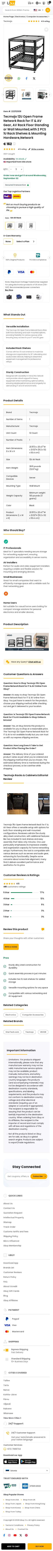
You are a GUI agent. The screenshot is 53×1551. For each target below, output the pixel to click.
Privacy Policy (33, 1525)
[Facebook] (5, 1535)
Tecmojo (7, 21)
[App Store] (11, 1462)
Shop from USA (12, 1499)
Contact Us (9, 1208)
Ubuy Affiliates (10, 1300)
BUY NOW (40, 1546)
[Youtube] (17, 1535)
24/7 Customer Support (23, 1432)
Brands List (8, 1267)
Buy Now (9, 290)
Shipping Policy (10, 1236)
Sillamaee (8, 1413)
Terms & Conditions (14, 1525)
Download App (10, 1263)
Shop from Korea (13, 1507)
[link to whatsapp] (19, 78)
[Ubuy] (11, 3)
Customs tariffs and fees (15, 1231)
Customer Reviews (12, 1272)
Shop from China (32, 1507)
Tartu (6, 1385)
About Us (8, 1203)
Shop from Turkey (13, 1511)
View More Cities (11, 1418)
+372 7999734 (14, 1449)
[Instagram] (11, 1535)
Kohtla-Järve (10, 1394)
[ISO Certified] (30, 1485)
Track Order (9, 1227)
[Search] (47, 10)
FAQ (5, 1281)
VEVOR (43, 1032)
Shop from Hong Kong (35, 1503)
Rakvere (7, 1408)
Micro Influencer (11, 1241)
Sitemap (7, 1222)
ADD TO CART (13, 1546)
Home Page (8, 16)
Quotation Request (12, 1212)
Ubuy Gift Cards (11, 1291)
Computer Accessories (37, 16)
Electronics (20, 16)
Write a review (11, 947)
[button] (31, 3)
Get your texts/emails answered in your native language (28, 1438)
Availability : (9, 159)
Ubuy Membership (12, 1245)
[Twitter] (22, 1535)
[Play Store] (28, 1462)
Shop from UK (29, 1499)
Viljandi (6, 1404)
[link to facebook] (26, 78)
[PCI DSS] (9, 1486)
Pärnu (6, 1399)
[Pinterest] (27, 1535)
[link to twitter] (34, 78)
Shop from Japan (13, 1503)
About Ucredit (10, 1286)
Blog (5, 1295)
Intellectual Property (13, 1217)
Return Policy (9, 1277)
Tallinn (6, 1380)
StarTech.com (12, 1032)
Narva (6, 1390)
